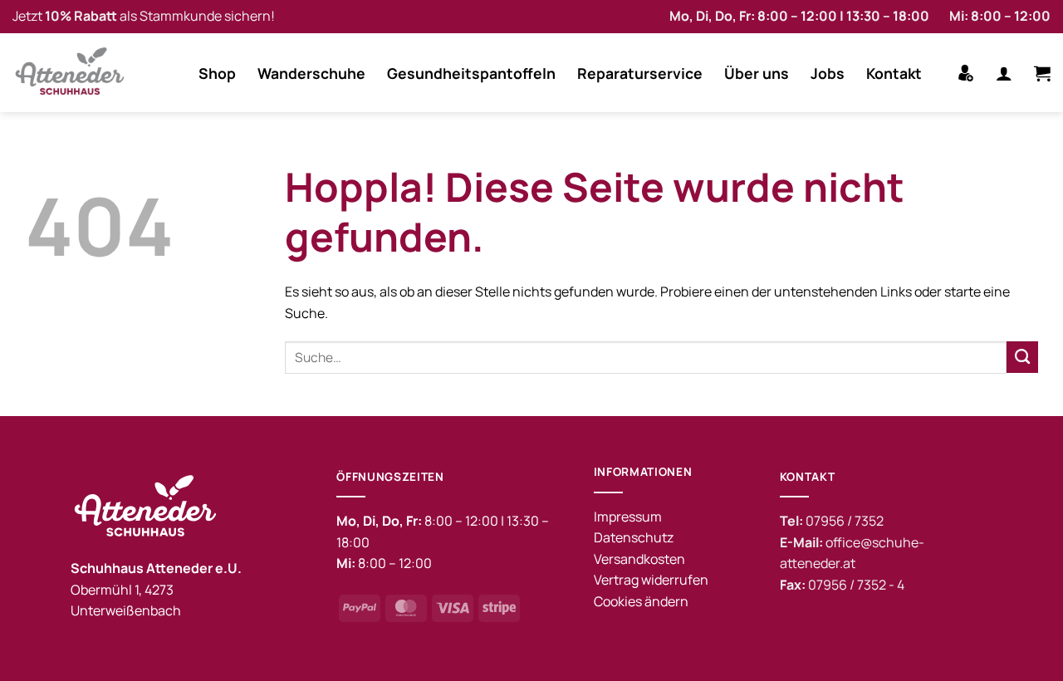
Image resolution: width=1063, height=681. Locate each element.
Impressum (628, 516)
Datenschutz (634, 537)
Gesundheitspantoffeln (471, 73)
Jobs (828, 73)
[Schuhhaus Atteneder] (74, 72)
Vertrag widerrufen (651, 580)
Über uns (756, 73)
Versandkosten (639, 559)
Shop (217, 73)
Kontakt (894, 73)
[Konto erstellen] (966, 73)
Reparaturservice (640, 73)
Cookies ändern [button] (641, 601)
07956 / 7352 (845, 521)
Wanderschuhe (311, 73)
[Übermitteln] (1022, 357)
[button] (1004, 73)
